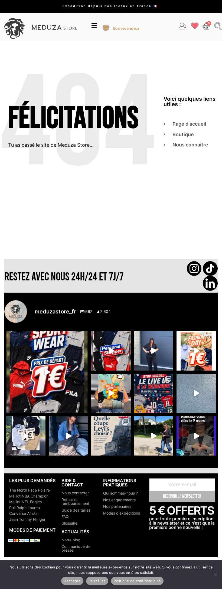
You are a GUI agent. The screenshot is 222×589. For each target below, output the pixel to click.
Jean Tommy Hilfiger (27, 519)
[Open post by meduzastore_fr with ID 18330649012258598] (47, 372)
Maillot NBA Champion (28, 496)
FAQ (65, 516)
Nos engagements (119, 500)
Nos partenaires (117, 506)
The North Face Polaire (29, 490)
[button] (94, 26)
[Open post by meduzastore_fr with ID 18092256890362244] (153, 393)
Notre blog (70, 540)
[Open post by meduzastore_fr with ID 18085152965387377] (25, 436)
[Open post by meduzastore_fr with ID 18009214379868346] (110, 393)
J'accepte (72, 581)
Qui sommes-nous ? (120, 493)
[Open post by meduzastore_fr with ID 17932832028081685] (196, 436)
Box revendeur (126, 28)
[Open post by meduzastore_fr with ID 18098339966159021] (110, 436)
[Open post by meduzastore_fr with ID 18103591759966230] (68, 436)
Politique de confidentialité (137, 581)
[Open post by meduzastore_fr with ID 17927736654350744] (153, 350)
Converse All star (24, 513)
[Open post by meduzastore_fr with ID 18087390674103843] (196, 393)
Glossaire (69, 523)
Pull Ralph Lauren (24, 507)
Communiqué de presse (75, 548)
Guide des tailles (75, 510)
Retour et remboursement (75, 501)
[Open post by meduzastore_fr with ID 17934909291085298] (196, 350)
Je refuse (97, 581)
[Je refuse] (215, 574)
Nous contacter (75, 492)
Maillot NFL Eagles (25, 501)
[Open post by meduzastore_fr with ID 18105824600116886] (110, 350)
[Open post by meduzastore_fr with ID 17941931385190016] (153, 436)
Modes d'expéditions (121, 513)
